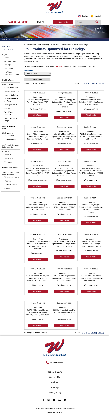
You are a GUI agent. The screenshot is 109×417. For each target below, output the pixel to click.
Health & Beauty (8, 80)
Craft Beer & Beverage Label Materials (10, 146)
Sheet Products (10, 140)
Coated (7, 108)
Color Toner (8, 68)
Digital (48, 45)
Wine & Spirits (7, 85)
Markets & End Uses (37, 45)
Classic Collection (11, 88)
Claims (54, 382)
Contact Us (63, 22)
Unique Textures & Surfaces (11, 100)
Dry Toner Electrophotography (11, 73)
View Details (37, 115)
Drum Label (8, 158)
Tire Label (8, 162)
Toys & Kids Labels (11, 177)
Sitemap (55, 387)
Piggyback (8, 181)
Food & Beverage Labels (8, 127)
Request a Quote (54, 372)
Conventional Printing (10, 168)
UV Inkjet (7, 65)
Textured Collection (11, 91)
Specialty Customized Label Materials (10, 173)
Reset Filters (37, 79)
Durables (5, 152)
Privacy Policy (54, 392)
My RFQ (40, 22)
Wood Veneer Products (9, 113)
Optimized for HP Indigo (10, 119)
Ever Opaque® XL (11, 105)
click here (58, 66)
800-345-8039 (19, 22)
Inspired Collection (11, 95)
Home (26, 45)
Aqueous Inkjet (10, 61)
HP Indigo (55, 45)
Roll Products (9, 136)
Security (7, 188)
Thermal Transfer (10, 185)
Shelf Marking (7, 133)
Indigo (6, 57)
